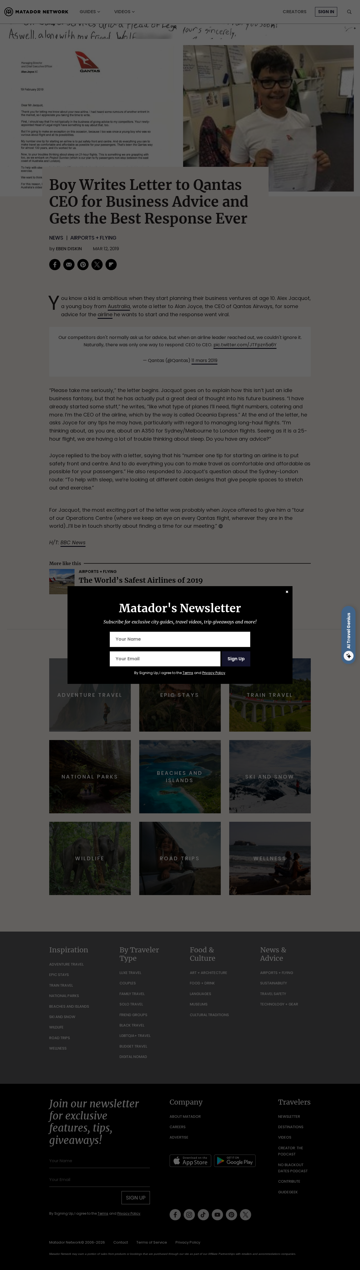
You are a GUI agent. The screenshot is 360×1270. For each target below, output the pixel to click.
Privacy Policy (213, 672)
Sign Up (236, 659)
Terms (188, 672)
